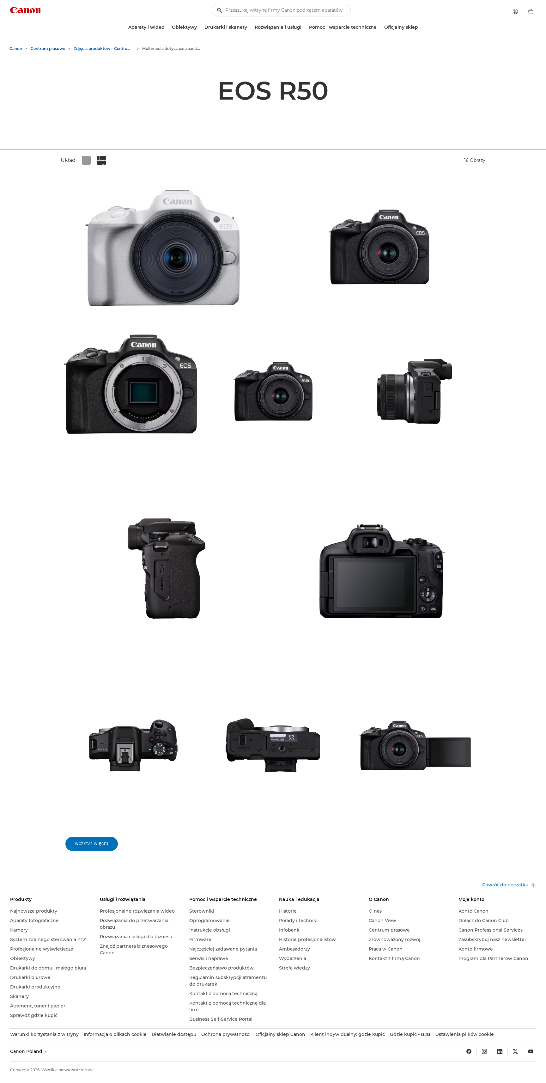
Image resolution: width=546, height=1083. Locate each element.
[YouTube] (530, 1051)
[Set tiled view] (86, 160)
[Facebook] (468, 1051)
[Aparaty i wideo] (166, 27)
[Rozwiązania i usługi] (303, 27)
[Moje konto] (515, 11)
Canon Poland (27, 1051)
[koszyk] (531, 11)
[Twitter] (515, 1051)
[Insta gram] (484, 1051)
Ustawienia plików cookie (464, 1034)
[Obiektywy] (199, 27)
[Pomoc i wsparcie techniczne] (379, 27)
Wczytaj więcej (91, 844)
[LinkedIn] (499, 1051)
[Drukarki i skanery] (249, 27)
